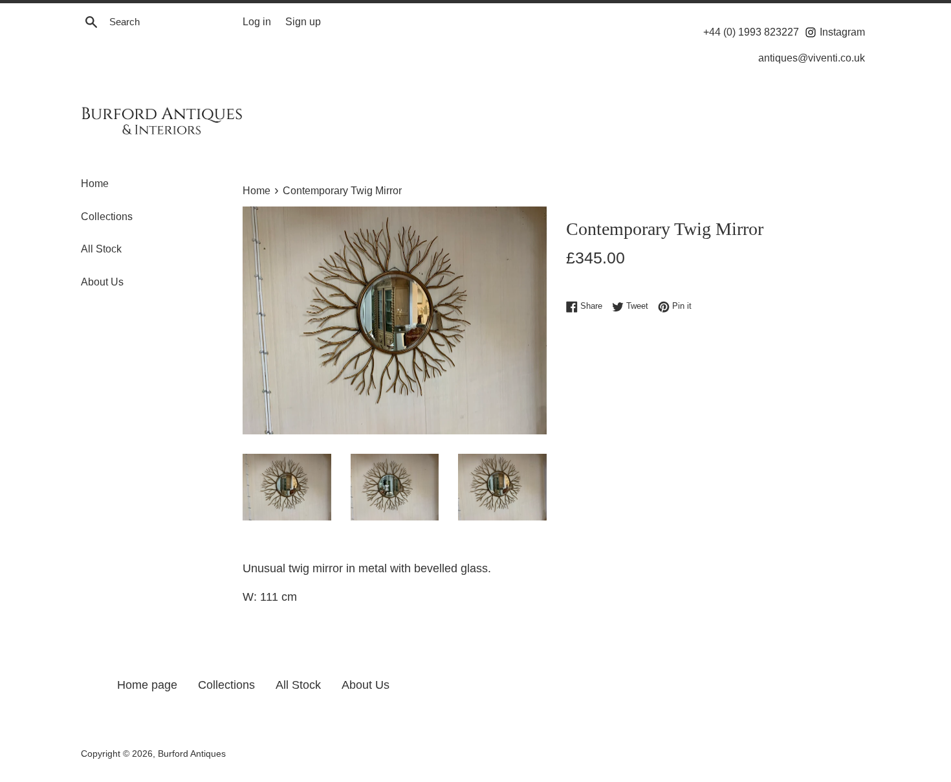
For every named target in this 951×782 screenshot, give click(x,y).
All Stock (101, 248)
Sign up (303, 21)
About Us (102, 281)
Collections (107, 216)
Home (95, 183)
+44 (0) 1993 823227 (751, 32)
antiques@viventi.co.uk (811, 57)
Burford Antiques (192, 753)
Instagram (841, 32)
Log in (257, 21)
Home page (147, 684)
